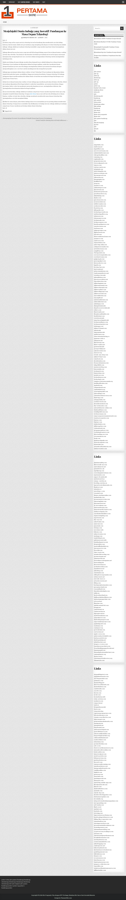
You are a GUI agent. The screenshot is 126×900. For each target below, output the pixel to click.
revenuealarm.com (100, 436)
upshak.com (98, 809)
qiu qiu (96, 128)
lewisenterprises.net (100, 191)
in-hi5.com (97, 695)
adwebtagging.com (100, 844)
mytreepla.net (98, 269)
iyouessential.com (99, 202)
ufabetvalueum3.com (100, 287)
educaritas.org (98, 177)
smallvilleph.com (99, 538)
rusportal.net (98, 703)
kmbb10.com (98, 772)
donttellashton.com (100, 686)
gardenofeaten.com (100, 760)
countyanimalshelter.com (102, 841)
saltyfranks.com (99, 522)
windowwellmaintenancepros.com (105, 868)
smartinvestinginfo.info (101, 320)
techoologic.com (99, 379)
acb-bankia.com (99, 805)
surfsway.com (98, 228)
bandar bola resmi (99, 88)
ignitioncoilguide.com (101, 440)
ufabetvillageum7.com (101, 291)
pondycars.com (99, 375)
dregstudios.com (99, 544)
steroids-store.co (99, 579)
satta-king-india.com (100, 244)
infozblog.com (98, 570)
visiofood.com (98, 359)
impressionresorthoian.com (103, 815)
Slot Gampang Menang (24, 2)
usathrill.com (98, 385)
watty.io (96, 705)
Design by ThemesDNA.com (63, 898)
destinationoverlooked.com (102, 850)
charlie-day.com (99, 793)
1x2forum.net (98, 147)
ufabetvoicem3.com (100, 293)
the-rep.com (98, 519)
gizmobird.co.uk (99, 468)
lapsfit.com (97, 265)
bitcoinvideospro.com (101, 715)
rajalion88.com (98, 159)
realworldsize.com (100, 739)
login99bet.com (99, 149)
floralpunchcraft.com (100, 784)
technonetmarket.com (101, 324)
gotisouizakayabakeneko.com (103, 721)
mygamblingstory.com (101, 674)
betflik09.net (98, 181)
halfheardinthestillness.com (103, 597)
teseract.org (98, 352)
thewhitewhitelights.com (102, 591)
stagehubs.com (98, 145)
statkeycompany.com (100, 511)
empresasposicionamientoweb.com (105, 416)
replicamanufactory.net (101, 273)
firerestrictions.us (100, 564)
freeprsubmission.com (101, 363)
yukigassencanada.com (101, 246)
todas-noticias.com (100, 699)
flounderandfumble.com (101, 314)
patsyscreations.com (100, 173)
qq (95, 130)
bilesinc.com (98, 532)
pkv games (97, 71)
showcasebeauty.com (100, 507)
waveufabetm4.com (100, 295)
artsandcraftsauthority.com (102, 446)
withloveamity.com (100, 204)
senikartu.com (98, 701)
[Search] (123, 2)
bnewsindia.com (99, 369)
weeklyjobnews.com (100, 839)
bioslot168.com (98, 444)
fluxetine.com (98, 603)
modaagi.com (98, 536)
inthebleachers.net (100, 642)
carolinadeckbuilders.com (102, 513)
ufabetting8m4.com (100, 283)
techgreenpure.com (100, 222)
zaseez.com (97, 165)
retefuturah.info (99, 318)
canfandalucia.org (99, 389)
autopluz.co (97, 489)
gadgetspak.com (99, 259)
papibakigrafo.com (100, 623)
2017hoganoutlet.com (101, 678)
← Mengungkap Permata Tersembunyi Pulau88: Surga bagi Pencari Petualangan (27, 118)
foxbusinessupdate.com (101, 797)
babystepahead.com (100, 848)
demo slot (97, 112)
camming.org (98, 157)
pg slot (96, 124)
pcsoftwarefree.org (100, 193)
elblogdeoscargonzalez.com (103, 575)
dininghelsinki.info (100, 306)
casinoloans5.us (99, 609)
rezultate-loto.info (100, 275)
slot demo (33, 94)
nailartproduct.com (100, 230)
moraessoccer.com (100, 548)
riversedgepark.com (100, 163)
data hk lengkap (99, 122)
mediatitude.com (99, 497)
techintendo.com (99, 220)
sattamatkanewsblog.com (102, 829)
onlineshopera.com (100, 187)
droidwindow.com (99, 361)
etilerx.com (97, 310)
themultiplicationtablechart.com (104, 652)
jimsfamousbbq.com (100, 462)
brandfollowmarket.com (101, 837)
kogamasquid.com (99, 650)
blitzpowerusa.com (100, 758)
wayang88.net (98, 297)
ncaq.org (97, 183)
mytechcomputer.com (101, 442)
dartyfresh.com (99, 189)
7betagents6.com (99, 253)
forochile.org (98, 550)
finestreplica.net (99, 312)
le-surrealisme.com (100, 505)
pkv (95, 94)
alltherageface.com (100, 426)
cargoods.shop (98, 711)
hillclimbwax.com (99, 854)
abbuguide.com (99, 210)
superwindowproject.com (102, 621)
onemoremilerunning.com (102, 764)
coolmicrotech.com (100, 401)
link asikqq (97, 106)
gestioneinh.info (99, 346)
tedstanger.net (98, 326)
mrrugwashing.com (100, 803)
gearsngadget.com (100, 261)
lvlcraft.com (98, 234)
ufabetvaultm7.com (100, 289)
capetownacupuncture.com (102, 713)
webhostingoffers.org (101, 214)
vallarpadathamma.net (101, 737)
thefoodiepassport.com (101, 619)
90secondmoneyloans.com (102, 236)
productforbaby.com (100, 744)
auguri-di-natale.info (100, 477)
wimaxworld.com (99, 558)
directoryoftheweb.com (101, 684)
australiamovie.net (100, 467)
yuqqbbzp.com (98, 251)
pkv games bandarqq (100, 118)
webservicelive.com (100, 448)
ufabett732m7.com (100, 357)
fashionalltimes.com (100, 410)
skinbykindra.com (99, 424)
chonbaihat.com (99, 572)
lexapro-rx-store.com (101, 644)
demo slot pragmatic (100, 114)
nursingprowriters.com (101, 823)
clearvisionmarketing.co (101, 336)
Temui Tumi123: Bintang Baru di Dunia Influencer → (52, 120)
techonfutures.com (100, 377)
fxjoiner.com (98, 422)
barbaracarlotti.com (100, 638)
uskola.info (97, 330)
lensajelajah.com (99, 179)
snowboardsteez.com (101, 766)
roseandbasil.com (99, 589)
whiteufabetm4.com (100, 301)
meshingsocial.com (100, 778)
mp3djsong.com (99, 471)
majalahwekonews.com (101, 676)
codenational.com (99, 428)
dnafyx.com (97, 198)
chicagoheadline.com (100, 155)
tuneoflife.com (98, 866)
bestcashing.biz (99, 562)
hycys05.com (98, 762)
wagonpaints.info (99, 332)
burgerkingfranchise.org (102, 735)
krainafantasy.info (99, 697)
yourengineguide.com (101, 391)
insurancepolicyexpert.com (103, 509)
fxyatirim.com (98, 208)
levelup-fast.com (99, 267)
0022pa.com (98, 528)
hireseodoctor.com (100, 263)
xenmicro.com (98, 185)
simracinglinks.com (100, 501)
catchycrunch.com (100, 167)
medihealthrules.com (100, 383)
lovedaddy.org (98, 799)
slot (44, 2)
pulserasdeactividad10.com (102, 636)
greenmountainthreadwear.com (104, 825)
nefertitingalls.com (100, 171)
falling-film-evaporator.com (103, 819)
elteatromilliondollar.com (102, 733)
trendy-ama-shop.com (101, 355)
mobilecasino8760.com (101, 605)
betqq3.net (97, 607)
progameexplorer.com (101, 430)
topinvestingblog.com (101, 515)
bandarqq (97, 98)
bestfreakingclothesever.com (103, 817)
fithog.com (97, 583)
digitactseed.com (99, 232)
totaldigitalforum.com (101, 412)
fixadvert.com (98, 487)
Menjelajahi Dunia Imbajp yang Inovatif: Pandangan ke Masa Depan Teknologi (34, 32)
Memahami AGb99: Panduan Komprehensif (107, 38)
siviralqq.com (98, 813)
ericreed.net (98, 601)
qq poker (21, 886)
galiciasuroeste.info (100, 540)
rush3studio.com (99, 688)
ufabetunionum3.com (100, 285)
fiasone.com (97, 786)
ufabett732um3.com (100, 328)
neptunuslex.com (99, 475)
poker (96, 84)
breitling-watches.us (100, 483)
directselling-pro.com (101, 434)
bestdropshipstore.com (101, 224)
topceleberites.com (100, 281)
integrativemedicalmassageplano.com (106, 801)
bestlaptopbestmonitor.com (103, 585)
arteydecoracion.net (100, 581)
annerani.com (98, 524)
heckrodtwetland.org (100, 595)
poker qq (97, 86)
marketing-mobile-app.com (102, 782)
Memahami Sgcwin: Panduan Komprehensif (107, 52)
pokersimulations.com (101, 271)
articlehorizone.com (100, 249)
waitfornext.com (99, 334)
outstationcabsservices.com (103, 395)
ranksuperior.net (99, 845)
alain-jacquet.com (99, 719)
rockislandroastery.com (101, 432)
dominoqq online (99, 104)
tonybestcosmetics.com (101, 418)
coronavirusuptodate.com (102, 255)
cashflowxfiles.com (100, 770)
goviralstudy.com (99, 630)
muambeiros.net (99, 568)
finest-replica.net (99, 344)
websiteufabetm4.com (101, 300)
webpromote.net (99, 577)
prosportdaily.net (99, 348)
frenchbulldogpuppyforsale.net (104, 648)
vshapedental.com (100, 387)
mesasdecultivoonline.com (102, 750)
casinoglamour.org (100, 654)
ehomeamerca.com (100, 218)
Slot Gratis (36, 2)
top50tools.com (99, 517)
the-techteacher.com (100, 406)
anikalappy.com (99, 304)
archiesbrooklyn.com (100, 566)
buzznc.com (98, 420)
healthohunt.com (99, 316)
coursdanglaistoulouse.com (102, 473)
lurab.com (97, 438)
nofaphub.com (98, 169)
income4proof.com (100, 175)
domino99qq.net (99, 682)
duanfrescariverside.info (102, 308)
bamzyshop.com (99, 373)
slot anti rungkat (14, 884)
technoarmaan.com (100, 414)
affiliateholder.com (100, 870)
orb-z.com (97, 746)
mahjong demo (98, 90)
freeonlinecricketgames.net (103, 560)
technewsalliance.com (101, 322)
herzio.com (97, 693)
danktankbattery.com (100, 788)
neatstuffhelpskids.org (101, 546)
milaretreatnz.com (100, 534)
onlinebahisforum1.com (101, 153)
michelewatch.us (99, 479)
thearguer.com (98, 780)
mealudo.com (98, 790)
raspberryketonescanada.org (103, 381)
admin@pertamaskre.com (30, 37)
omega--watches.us (100, 481)
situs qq (96, 75)
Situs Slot (12, 2)
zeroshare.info (98, 530)
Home (4, 2)
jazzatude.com (98, 526)
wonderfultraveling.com (101, 554)
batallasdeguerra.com (101, 542)
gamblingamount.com (100, 852)
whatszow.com (98, 216)
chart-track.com (99, 552)
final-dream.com (99, 342)
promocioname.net (100, 556)
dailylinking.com (99, 195)
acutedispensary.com (100, 827)
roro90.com (98, 691)
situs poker (97, 102)
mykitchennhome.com (101, 615)
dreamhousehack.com (101, 403)
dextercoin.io (98, 656)
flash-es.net (97, 807)
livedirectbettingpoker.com (103, 794)
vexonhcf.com (98, 493)
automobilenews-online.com (103, 408)
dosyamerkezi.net (100, 503)
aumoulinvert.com (100, 617)
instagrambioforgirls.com (102, 768)
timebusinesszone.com (101, 862)
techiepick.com (99, 371)
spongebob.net (98, 725)
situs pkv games (11, 879)
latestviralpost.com (100, 754)
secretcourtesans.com (101, 151)
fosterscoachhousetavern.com (103, 748)
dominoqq (97, 77)
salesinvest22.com (100, 351)
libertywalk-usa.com (100, 464)
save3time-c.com (99, 491)
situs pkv (97, 92)
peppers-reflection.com (101, 864)
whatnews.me (98, 340)
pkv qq (96, 73)
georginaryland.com (100, 587)
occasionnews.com (100, 858)
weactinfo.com (98, 776)
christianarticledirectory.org (103, 658)
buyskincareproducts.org (102, 646)
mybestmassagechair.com (102, 599)
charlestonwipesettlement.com (104, 835)
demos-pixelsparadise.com (102, 495)
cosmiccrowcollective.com (102, 717)
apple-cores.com (99, 634)
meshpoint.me (98, 723)
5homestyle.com (99, 660)
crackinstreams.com (100, 257)
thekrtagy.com (98, 397)
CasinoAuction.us (99, 611)
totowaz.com (98, 833)
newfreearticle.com (100, 756)
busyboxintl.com (99, 727)
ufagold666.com (99, 365)
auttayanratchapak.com (101, 729)
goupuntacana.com (100, 161)
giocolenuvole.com (100, 200)
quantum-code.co (99, 338)
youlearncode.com (100, 206)
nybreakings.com (99, 393)
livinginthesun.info (100, 707)
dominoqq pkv (98, 96)
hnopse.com (98, 856)
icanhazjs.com (98, 626)
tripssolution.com (99, 242)
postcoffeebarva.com (100, 731)
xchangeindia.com (99, 399)
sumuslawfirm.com (100, 821)
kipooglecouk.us (99, 613)
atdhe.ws (97, 593)
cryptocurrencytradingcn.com (103, 831)
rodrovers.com (99, 240)
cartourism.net (98, 632)
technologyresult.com (101, 212)
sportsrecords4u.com (101, 279)
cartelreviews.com (100, 226)
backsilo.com (98, 811)
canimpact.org (98, 628)
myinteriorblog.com (100, 367)
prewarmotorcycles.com (102, 499)
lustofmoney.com (99, 860)
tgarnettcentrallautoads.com (103, 485)
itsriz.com (97, 709)
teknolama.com (99, 742)
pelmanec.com (98, 680)
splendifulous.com (100, 277)
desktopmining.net (100, 640)
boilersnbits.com (99, 752)
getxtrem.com (98, 774)
